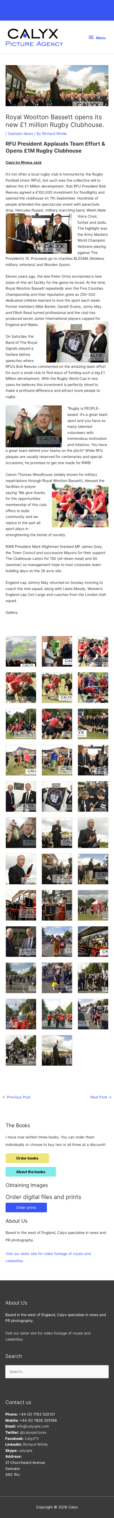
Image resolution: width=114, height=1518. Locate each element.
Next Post (101, 1097)
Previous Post (16, 1097)
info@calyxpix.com (33, 1426)
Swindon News (20, 134)
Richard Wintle (35, 1444)
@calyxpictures (33, 1432)
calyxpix (25, 1450)
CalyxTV (32, 1438)
